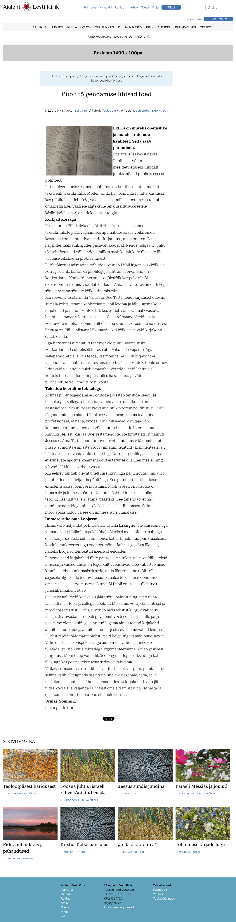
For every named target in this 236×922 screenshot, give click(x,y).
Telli (63, 916)
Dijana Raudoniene (133, 851)
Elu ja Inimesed (130, 27)
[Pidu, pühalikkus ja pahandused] (30, 839)
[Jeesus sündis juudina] (145, 781)
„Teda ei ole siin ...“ (137, 844)
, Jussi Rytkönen (205, 793)
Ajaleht (11, 6)
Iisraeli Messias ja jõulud (201, 786)
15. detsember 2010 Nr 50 (148, 110)
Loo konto (218, 19)
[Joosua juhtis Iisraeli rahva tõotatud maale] (87, 781)
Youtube (158, 894)
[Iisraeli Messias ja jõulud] (203, 781)
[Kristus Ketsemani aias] (87, 839)
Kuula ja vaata (79, 27)
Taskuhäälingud (164, 898)
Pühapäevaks (185, 27)
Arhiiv (134, 7)
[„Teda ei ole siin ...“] (145, 839)
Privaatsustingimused (119, 907)
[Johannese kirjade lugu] (203, 839)
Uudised (57, 27)
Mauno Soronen (189, 851)
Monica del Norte (75, 851)
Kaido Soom (72, 800)
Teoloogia (109, 110)
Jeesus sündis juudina (141, 786)
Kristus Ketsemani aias (84, 844)
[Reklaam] (118, 60)
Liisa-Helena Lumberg (19, 858)
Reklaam (121, 7)
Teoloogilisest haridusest (29, 786)
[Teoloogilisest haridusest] (30, 781)
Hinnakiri (105, 7)
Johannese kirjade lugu (200, 844)
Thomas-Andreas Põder (21, 793)
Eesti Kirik (46, 6)
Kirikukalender (158, 27)
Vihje (155, 7)
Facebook (160, 889)
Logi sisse (194, 19)
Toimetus (90, 7)
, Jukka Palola (89, 800)
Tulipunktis (104, 27)
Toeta (145, 7)
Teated (205, 27)
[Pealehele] (26, 10)
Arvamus (39, 27)
